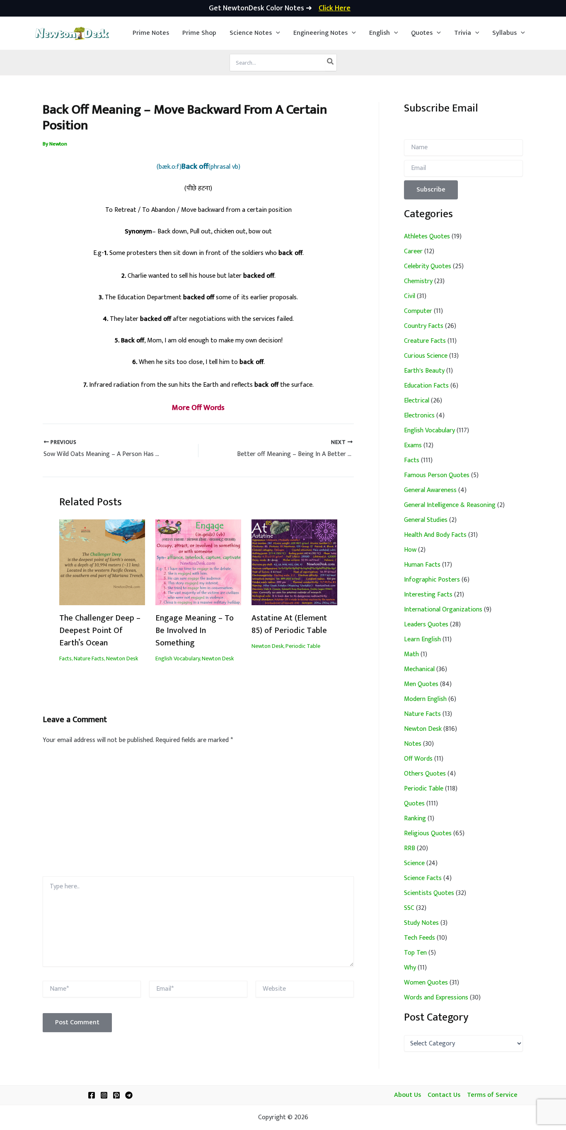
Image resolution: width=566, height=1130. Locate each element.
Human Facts (422, 564)
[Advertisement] (198, 814)
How (410, 549)
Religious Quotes (428, 833)
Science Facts (423, 878)
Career (413, 251)
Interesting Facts (428, 594)
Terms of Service (492, 1095)
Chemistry (418, 281)
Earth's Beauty (424, 370)
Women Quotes (426, 982)
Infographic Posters (432, 579)
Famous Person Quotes (436, 475)
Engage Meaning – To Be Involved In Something (194, 630)
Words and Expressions (436, 997)
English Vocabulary (177, 658)
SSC (409, 908)
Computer (418, 311)
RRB (409, 848)
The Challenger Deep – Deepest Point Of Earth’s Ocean (99, 630)
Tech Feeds (419, 937)
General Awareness (430, 490)
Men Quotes (421, 684)
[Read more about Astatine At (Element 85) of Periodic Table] (294, 561)
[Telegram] (129, 1095)
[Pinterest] (116, 1095)
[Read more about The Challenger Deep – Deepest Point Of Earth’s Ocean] (102, 561)
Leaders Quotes (426, 624)
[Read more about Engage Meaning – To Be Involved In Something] (198, 561)
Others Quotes (425, 773)
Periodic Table (302, 646)
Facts (65, 658)
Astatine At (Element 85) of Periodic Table (289, 624)
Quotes (414, 803)
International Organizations (443, 609)
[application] (276, 33)
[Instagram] (104, 1095)
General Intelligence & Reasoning (450, 505)
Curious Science (425, 355)
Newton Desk (122, 658)
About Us (407, 1095)
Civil (409, 296)
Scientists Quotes (429, 893)
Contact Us (444, 1095)
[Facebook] (91, 1095)
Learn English (422, 639)
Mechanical (419, 669)
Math (411, 654)
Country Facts (423, 326)
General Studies (425, 520)
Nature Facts (89, 658)
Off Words (418, 758)
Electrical (416, 400)
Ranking (415, 818)
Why (410, 967)
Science (414, 863)
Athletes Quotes (427, 236)
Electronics (419, 415)
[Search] (330, 62)
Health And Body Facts (435, 535)
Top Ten (415, 952)
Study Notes (421, 923)
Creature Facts (425, 341)
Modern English (425, 699)
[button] (255, 33)
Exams (413, 445)
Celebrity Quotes (427, 266)
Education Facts (426, 385)
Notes (412, 743)
